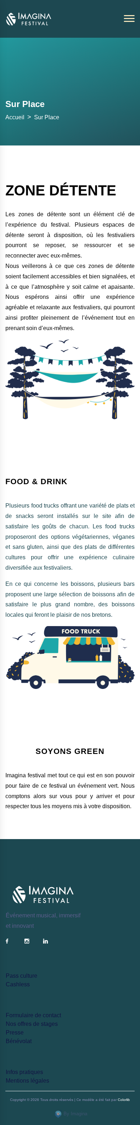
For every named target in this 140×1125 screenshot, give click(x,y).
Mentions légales (27, 1081)
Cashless (18, 984)
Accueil (14, 117)
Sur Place (46, 117)
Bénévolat (19, 1041)
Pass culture (21, 976)
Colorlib (124, 1100)
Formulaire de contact (33, 1015)
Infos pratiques (24, 1072)
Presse (15, 1032)
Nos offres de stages (32, 1024)
